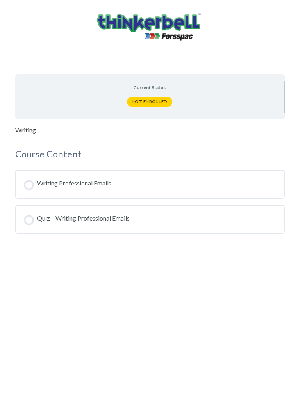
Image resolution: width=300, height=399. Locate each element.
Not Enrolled (150, 101)
